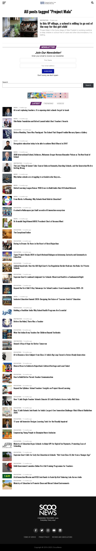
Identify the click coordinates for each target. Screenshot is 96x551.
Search (5, 82)
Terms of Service (30, 537)
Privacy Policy (44, 537)
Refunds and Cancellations (62, 537)
